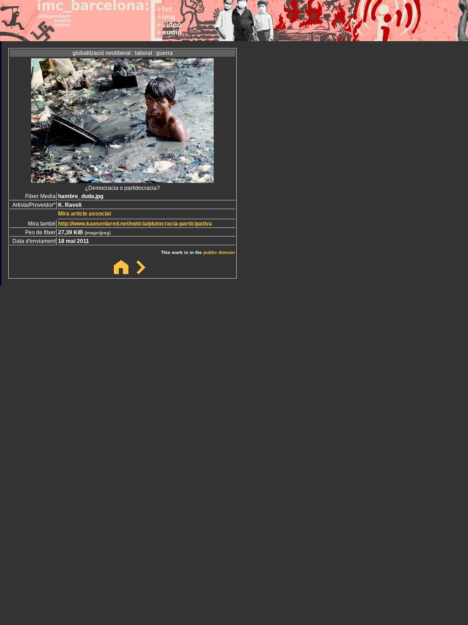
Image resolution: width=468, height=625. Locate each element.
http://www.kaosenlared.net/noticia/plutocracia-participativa (135, 224)
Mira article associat (84, 213)
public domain (219, 252)
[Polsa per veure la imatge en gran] (122, 180)
